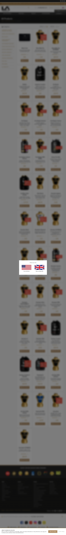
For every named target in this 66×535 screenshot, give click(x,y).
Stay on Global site (39, 271)
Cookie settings (61, 531)
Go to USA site (26, 271)
